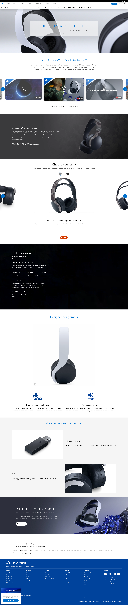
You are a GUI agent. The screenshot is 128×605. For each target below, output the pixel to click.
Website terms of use (94, 601)
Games (21, 3)
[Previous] (3, 89)
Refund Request (68, 582)
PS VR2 (27, 576)
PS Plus (29, 3)
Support (55, 3)
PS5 (14, 3)
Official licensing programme (90, 584)
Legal (79, 601)
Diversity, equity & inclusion (51, 578)
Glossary (86, 582)
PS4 (26, 574)
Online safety (48, 576)
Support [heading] (67, 570)
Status (66, 576)
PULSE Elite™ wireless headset (45, 7)
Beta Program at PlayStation (110, 583)
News (47, 3)
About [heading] (8, 570)
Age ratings (86, 576)
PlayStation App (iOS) (108, 577)
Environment (48, 572)
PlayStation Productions (11, 578)
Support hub (67, 572)
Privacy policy (85, 601)
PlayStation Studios (10, 576)
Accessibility (48, 574)
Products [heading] (28, 570)
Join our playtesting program (110, 581)
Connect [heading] (106, 570)
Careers (7, 574)
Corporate (8, 580)
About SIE (8, 572)
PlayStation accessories (15, 566)
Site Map (102, 601)
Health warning (87, 578)
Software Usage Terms (117, 601)
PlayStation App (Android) (109, 579)
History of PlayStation (10, 582)
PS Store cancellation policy (90, 574)
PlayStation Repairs (69, 578)
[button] (64, 89)
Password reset (68, 580)
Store (7, 3)
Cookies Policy (108, 601)
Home (7, 566)
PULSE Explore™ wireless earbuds (66, 7)
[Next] (125, 89)
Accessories (38, 3)
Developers (86, 580)
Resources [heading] (87, 570)
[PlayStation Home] (3, 3)
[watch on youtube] (80, 98)
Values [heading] (47, 570)
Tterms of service (88, 572)
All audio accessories (85, 7)
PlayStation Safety (68, 574)
